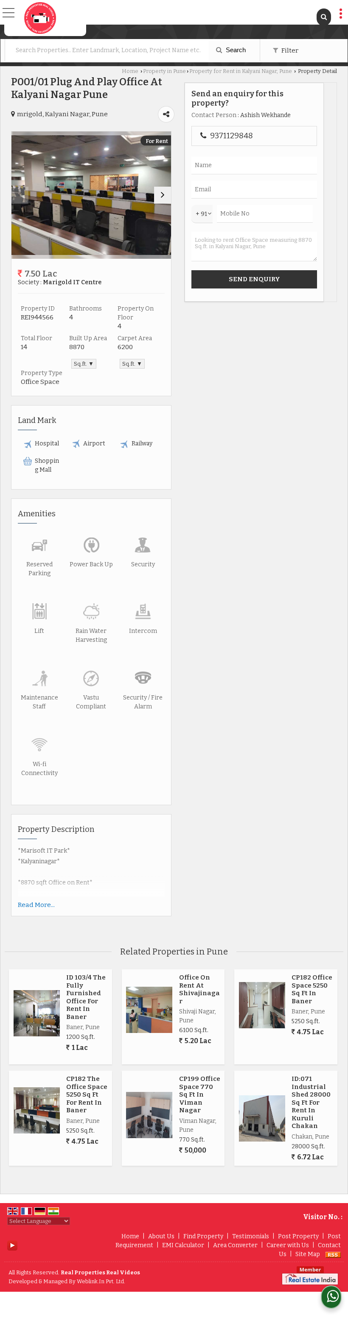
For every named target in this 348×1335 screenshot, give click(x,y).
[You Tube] (12, 1244)
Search (235, 49)
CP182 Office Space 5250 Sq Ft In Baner (312, 989)
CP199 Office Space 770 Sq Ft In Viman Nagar (199, 1094)
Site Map (307, 1254)
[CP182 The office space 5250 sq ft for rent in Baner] (37, 1110)
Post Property (298, 1236)
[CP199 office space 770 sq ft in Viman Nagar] (149, 1115)
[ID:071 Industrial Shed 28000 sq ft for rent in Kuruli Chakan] (262, 1118)
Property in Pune (164, 71)
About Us (161, 1236)
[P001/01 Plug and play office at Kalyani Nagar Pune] (91, 195)
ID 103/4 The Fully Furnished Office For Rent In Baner (86, 997)
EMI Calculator (183, 1245)
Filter (289, 50)
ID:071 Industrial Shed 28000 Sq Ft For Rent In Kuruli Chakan (311, 1102)
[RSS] (333, 1254)
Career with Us (288, 1245)
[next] (162, 195)
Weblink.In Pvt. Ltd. (101, 1281)
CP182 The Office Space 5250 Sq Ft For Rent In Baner (86, 1094)
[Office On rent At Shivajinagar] (149, 1010)
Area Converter (235, 1245)
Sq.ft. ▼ (84, 364)
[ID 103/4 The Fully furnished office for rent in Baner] (37, 1013)
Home (130, 71)
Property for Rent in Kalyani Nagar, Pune (240, 71)
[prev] (19, 195)
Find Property (203, 1236)
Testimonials (250, 1236)
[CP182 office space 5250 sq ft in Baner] (262, 1005)
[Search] (324, 17)
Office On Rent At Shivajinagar (199, 989)
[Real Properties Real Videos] (40, 18)
